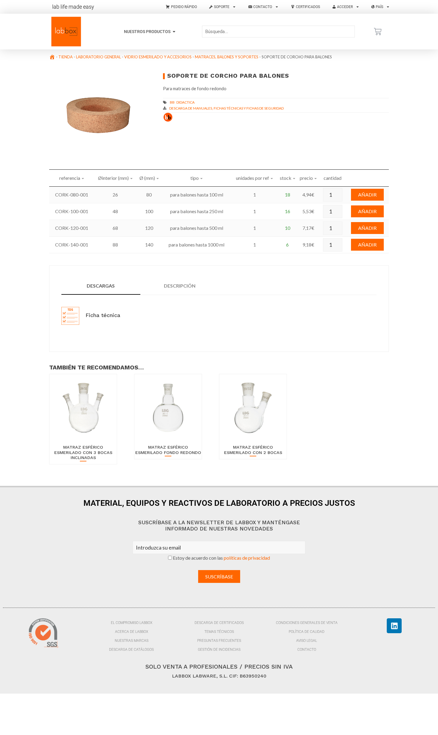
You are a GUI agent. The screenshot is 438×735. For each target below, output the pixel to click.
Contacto (306, 649)
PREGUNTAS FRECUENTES (219, 641)
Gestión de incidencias (219, 649)
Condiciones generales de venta (307, 623)
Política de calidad (306, 632)
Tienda (65, 56)
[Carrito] (378, 31)
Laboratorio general (98, 56)
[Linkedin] (394, 625)
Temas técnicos (219, 632)
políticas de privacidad (247, 558)
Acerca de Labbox (131, 632)
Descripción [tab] (179, 285)
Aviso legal (306, 641)
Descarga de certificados (219, 623)
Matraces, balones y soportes (226, 56)
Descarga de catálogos (131, 649)
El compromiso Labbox (131, 623)
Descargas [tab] (101, 285)
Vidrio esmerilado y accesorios (158, 56)
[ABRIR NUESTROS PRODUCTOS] (174, 32)
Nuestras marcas (131, 641)
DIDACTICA (185, 102)
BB (172, 102)
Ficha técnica (102, 315)
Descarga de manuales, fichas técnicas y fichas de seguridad (226, 108)
